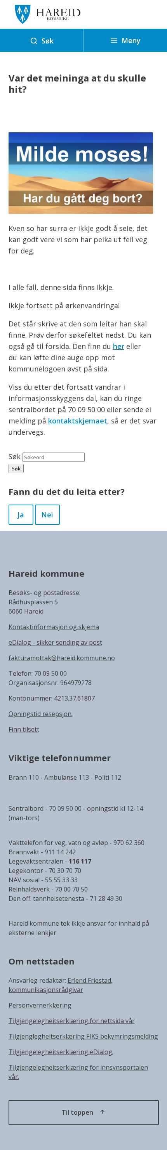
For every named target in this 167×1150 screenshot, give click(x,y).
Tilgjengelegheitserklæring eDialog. (61, 1052)
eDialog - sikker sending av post (55, 642)
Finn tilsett (24, 729)
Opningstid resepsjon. (41, 713)
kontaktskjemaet (77, 420)
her (118, 346)
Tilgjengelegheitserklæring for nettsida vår (72, 1020)
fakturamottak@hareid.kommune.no (62, 658)
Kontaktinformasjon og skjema (54, 627)
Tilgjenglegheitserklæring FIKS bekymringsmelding (83, 1036)
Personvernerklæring (40, 1005)
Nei (47, 514)
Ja (20, 514)
